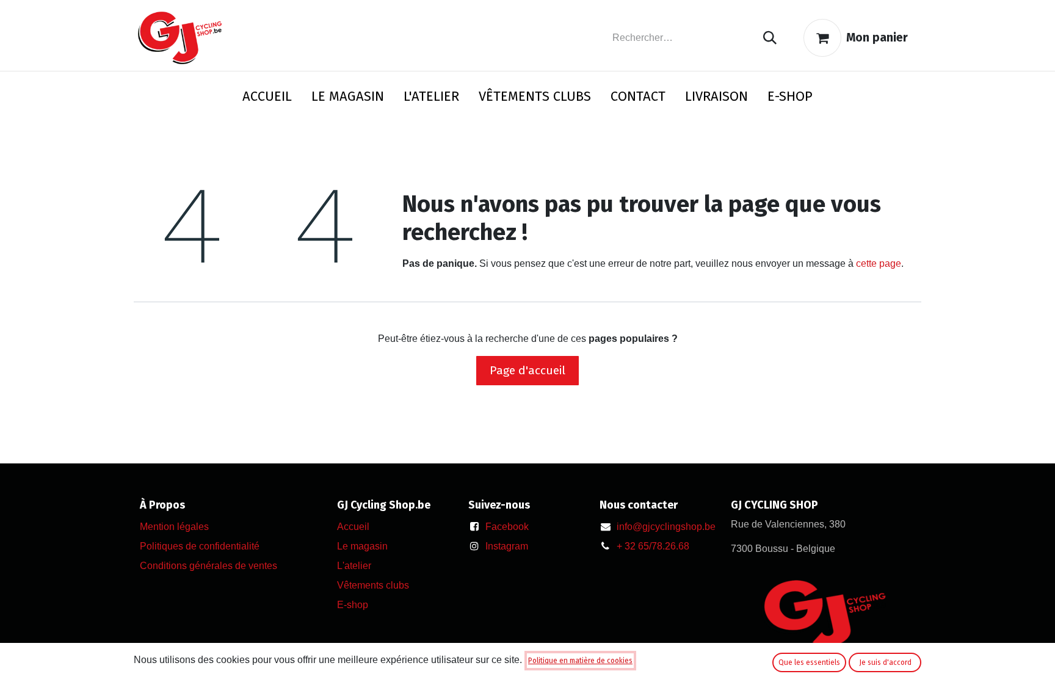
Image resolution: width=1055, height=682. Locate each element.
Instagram (506, 546)
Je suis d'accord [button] (885, 662)
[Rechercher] (770, 38)
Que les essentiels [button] (809, 662)
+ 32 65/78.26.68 (653, 546)
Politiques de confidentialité (199, 546)
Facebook (507, 526)
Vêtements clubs (373, 585)
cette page (878, 263)
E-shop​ (352, 605)
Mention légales (174, 526)
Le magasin (362, 546)
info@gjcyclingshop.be (666, 526)
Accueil (353, 526)
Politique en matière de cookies (580, 660)
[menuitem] (267, 98)
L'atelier (354, 565)
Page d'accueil (527, 370)
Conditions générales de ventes (208, 565)
